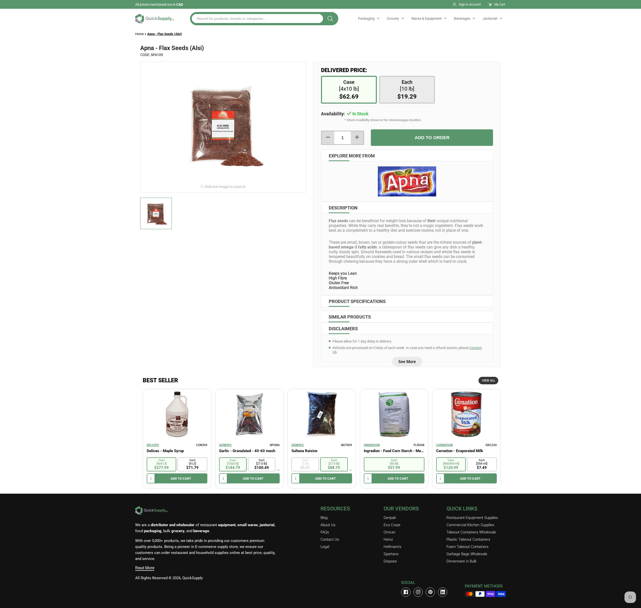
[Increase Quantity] (357, 137)
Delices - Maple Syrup (165, 451)
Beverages (462, 19)
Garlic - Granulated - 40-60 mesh (247, 451)
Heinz (388, 539)
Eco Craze (392, 525)
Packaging (366, 19)
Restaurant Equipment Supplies (472, 517)
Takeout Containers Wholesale (471, 532)
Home (139, 34)
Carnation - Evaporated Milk (459, 451)
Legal (324, 546)
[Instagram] (418, 592)
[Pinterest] (430, 592)
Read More (144, 567)
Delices (153, 445)
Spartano (391, 554)
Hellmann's (392, 546)
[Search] (330, 18)
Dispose (390, 561)
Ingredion (372, 445)
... (278, 469)
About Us (328, 525)
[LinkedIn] (442, 592)
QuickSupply (192, 578)
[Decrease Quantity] (328, 137)
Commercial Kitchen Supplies (470, 525)
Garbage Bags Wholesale (466, 554)
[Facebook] (405, 592)
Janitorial (490, 19)
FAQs (324, 532)
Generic (225, 445)
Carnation (444, 445)
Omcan (389, 532)
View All (488, 380)
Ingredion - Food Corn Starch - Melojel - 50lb (394, 451)
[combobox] (257, 18)
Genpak (390, 517)
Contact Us (329, 539)
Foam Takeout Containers (467, 546)
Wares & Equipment (426, 19)
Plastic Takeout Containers (468, 539)
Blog (324, 517)
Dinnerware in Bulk (461, 561)
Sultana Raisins (304, 451)
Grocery (393, 19)
